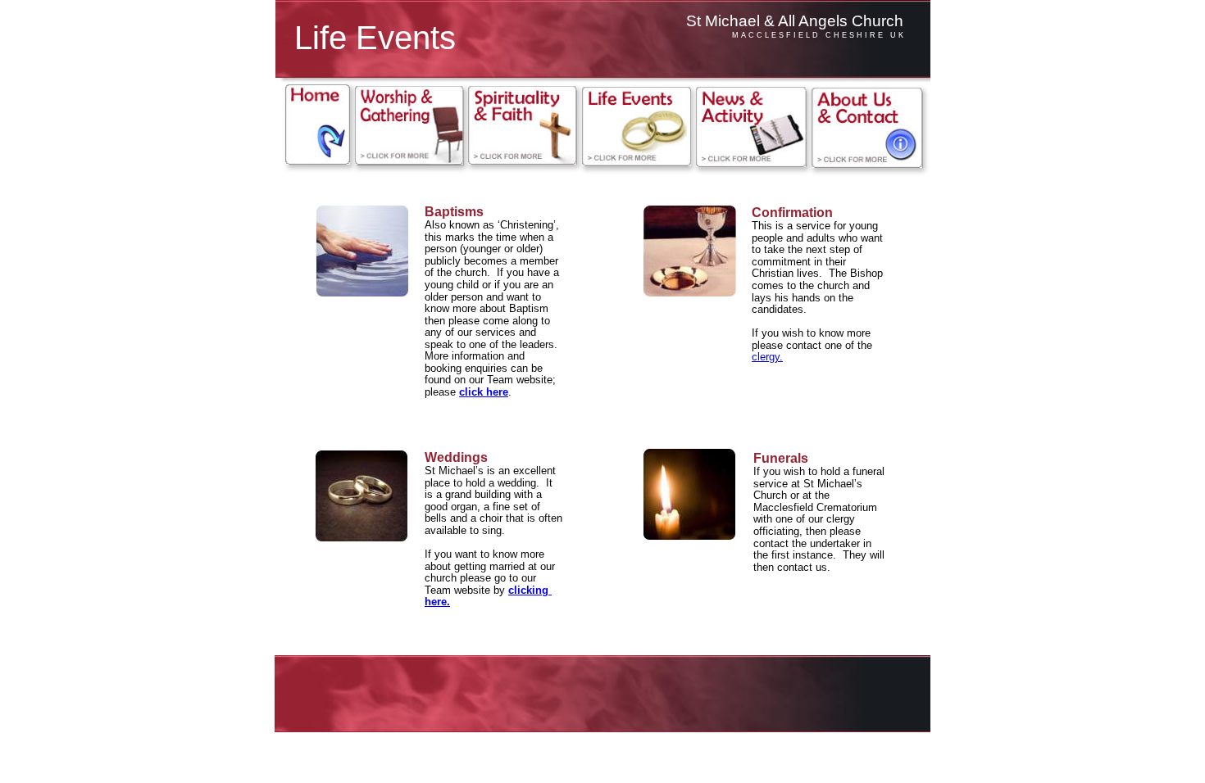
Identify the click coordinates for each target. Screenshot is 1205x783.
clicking (530, 590)
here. (437, 601)
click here (483, 392)
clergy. (767, 357)
